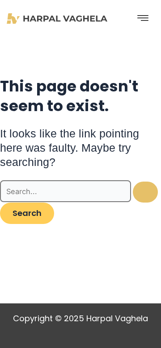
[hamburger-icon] (143, 18)
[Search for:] (79, 191)
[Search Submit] (145, 192)
